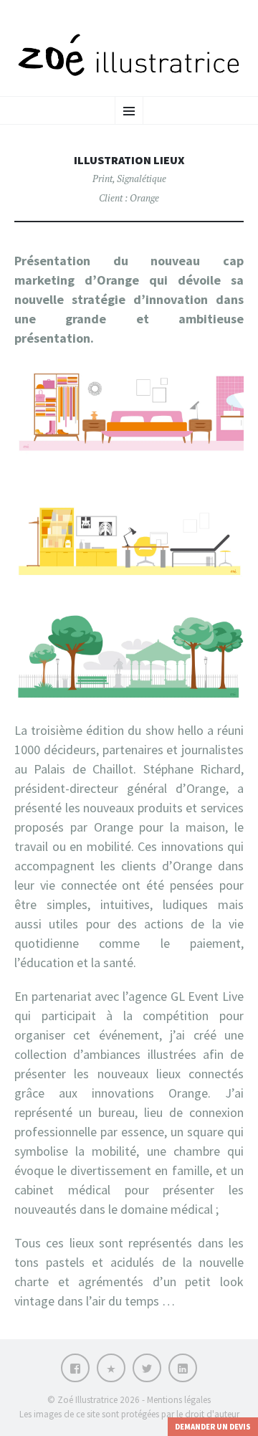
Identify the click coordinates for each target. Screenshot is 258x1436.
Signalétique (141, 178)
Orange (144, 197)
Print (102, 178)
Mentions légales (179, 1400)
